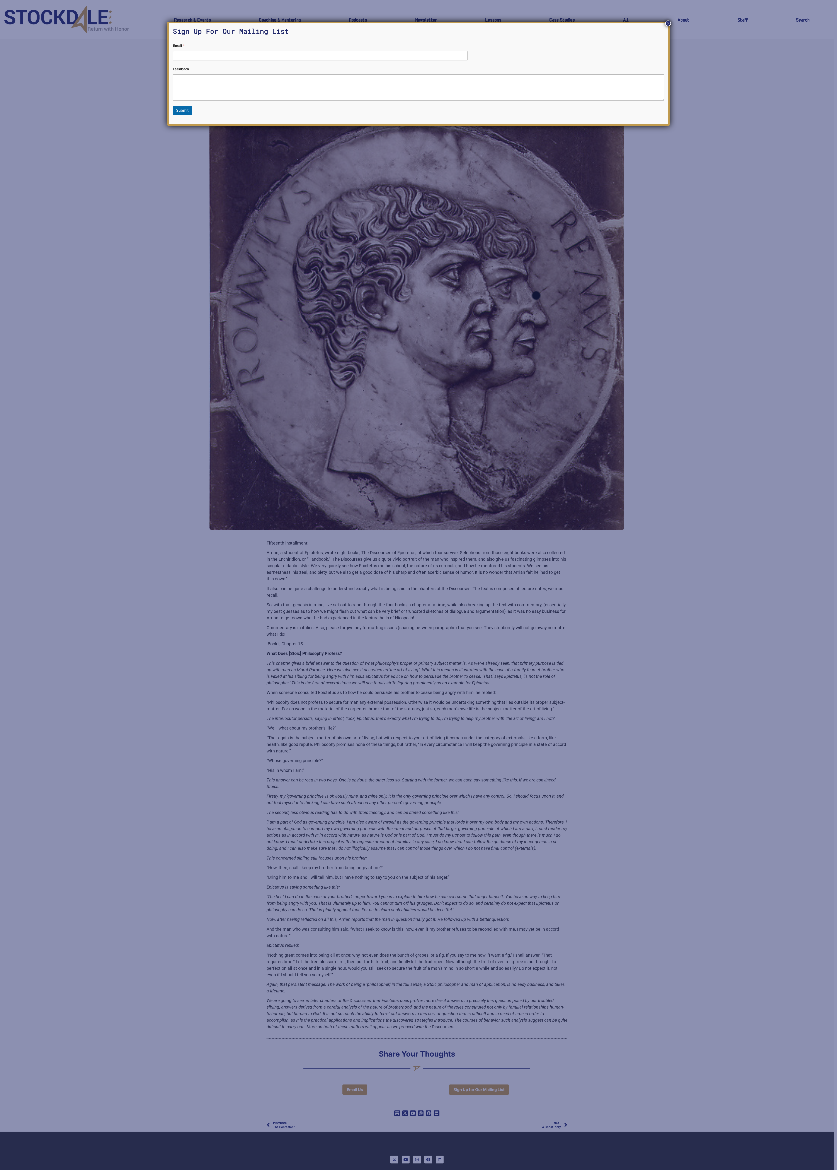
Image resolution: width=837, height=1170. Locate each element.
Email (179, 46)
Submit (182, 110)
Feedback (181, 69)
